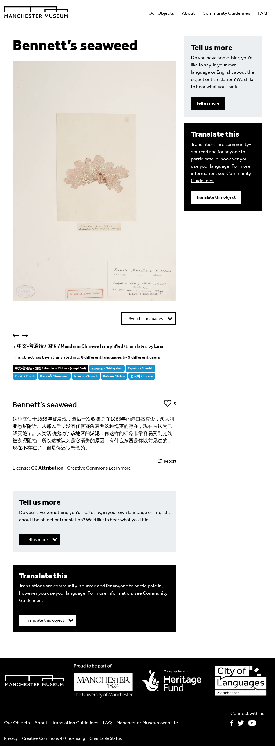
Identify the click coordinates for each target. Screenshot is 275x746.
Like (168, 403)
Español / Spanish (140, 368)
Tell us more (207, 103)
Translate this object (216, 197)
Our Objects (161, 13)
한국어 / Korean (142, 376)
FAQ (262, 13)
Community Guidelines (226, 13)
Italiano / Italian (114, 376)
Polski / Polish (25, 376)
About (188, 13)
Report (170, 461)
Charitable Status (105, 738)
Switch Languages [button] (146, 318)
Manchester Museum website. (147, 723)
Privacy (11, 738)
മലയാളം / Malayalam (106, 368)
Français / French (86, 376)
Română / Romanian (54, 376)
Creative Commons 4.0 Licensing (53, 738)
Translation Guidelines (75, 723)
